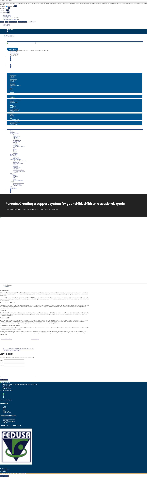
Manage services (7, 16)
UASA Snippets (13, 106)
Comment (3, 377)
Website (2, 365)
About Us (9, 71)
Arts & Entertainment (14, 119)
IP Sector (12, 173)
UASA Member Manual (18, 170)
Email (2, 363)
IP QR (11, 118)
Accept (2, 21)
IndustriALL (12, 97)
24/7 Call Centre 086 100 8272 (6, 390)
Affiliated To (9, 94)
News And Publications (11, 98)
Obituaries (12, 103)
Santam (11, 90)
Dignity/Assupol (13, 79)
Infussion (12, 81)
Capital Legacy (13, 75)
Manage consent (4, 476)
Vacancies (12, 111)
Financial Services (11, 72)
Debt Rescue (12, 77)
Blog (4, 410)
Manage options (7, 15)
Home (11, 131)
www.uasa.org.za (35, 339)
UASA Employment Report (9, 421)
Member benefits (10, 93)
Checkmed (12, 76)
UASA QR (11, 105)
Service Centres (13, 123)
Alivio (11, 73)
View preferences (13, 21)
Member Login (10, 127)
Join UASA (10, 29)
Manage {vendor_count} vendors (11, 17)
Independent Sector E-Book (15, 99)
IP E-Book (12, 115)
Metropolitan (16, 144)
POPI (11, 186)
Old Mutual (12, 84)
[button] (73, 2)
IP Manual (12, 116)
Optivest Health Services (15, 85)
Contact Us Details (14, 124)
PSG (10, 86)
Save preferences (22, 21)
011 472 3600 (14, 51)
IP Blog (11, 114)
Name (2, 360)
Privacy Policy (6, 25)
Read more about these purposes (11, 19)
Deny (6, 21)
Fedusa (14, 157)
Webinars (12, 92)
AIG (10, 89)
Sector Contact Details (18, 183)
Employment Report (14, 102)
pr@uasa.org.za (14, 53)
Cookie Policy (6, 24)
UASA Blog (12, 101)
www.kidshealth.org (7, 339)
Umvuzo (11, 88)
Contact (8, 120)
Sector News (12, 107)
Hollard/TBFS (13, 80)
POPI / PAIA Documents (14, 110)
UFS (4, 408)
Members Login (12, 49)
